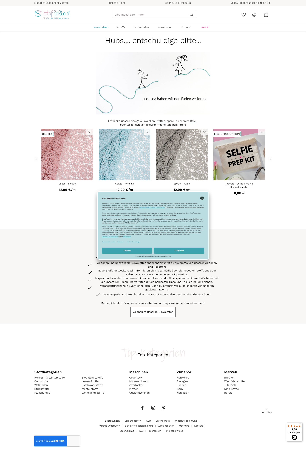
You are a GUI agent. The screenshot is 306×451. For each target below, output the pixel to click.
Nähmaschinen (138, 381)
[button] (89, 131)
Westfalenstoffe (234, 381)
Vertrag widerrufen (109, 425)
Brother (229, 377)
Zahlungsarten (166, 425)
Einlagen (182, 381)
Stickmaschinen (139, 392)
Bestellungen (112, 420)
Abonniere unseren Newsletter (153, 311)
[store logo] (52, 15)
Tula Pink (230, 385)
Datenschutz (163, 420)
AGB (148, 420)
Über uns (184, 425)
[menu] (153, 27)
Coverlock (135, 377)
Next (270, 158)
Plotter (133, 389)
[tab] (153, 27)
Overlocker (136, 385)
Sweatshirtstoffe (92, 377)
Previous (36, 158)
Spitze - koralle (67, 183)
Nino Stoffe (231, 389)
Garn (180, 389)
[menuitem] (103, 27)
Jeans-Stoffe (90, 381)
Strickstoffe (42, 389)
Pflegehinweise (174, 430)
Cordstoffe (41, 381)
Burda (228, 392)
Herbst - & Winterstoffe (49, 377)
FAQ (141, 430)
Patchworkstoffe (92, 385)
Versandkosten (133, 420)
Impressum (155, 430)
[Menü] (300, 424)
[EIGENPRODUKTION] (239, 179)
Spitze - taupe (182, 183)
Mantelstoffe (90, 389)
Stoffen (160, 121)
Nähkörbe (183, 377)
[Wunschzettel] (243, 15)
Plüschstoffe (42, 392)
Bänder (181, 385)
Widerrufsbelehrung (186, 420)
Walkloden (41, 385)
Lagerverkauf (127, 430)
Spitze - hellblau (124, 183)
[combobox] (154, 14)
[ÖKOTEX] (67, 179)
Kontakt (198, 425)
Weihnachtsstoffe (93, 392)
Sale (193, 121)
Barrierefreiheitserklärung (139, 425)
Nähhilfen (183, 392)
